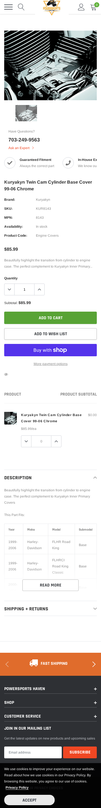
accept (29, 800)
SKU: (8, 209)
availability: (13, 227)
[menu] (8, 7)
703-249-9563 (24, 140)
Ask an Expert (19, 148)
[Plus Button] (39, 289)
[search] (21, 7)
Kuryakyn (43, 200)
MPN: (8, 218)
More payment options (51, 364)
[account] (81, 7)
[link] (26, 113)
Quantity (11, 278)
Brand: (9, 200)
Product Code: (15, 236)
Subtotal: (11, 303)
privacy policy (17, 787)
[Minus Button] (9, 289)
